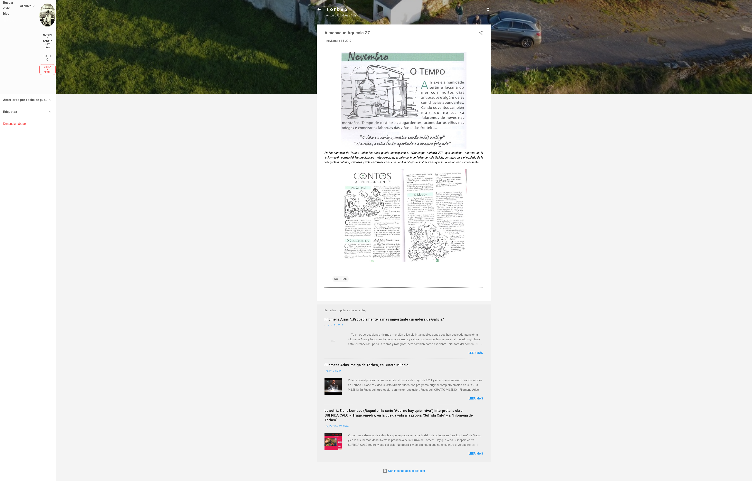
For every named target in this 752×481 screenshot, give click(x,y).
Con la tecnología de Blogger (406, 471)
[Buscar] (488, 11)
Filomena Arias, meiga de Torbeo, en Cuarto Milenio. (366, 365)
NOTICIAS (340, 279)
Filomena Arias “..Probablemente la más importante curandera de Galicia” (384, 319)
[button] (480, 33)
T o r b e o (336, 9)
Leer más (475, 353)
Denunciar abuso (14, 124)
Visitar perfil (47, 69)
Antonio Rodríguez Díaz (47, 41)
